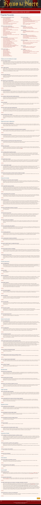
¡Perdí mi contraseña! (5, 22)
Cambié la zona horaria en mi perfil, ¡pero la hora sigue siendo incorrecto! (10, 30)
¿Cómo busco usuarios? (26, 37)
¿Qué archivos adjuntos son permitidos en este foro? (29, 46)
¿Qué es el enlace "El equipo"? (26, 24)
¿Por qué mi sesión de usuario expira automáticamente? (10, 23)
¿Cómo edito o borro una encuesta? (7, 41)
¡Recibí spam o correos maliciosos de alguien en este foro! (30, 28)
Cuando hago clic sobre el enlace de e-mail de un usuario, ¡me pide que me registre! (11, 35)
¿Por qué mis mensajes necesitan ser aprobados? (9, 46)
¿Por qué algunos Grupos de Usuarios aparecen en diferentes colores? (30, 22)
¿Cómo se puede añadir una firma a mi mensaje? (9, 39)
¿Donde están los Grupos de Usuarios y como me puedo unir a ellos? (31, 20)
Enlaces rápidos (0, 6)
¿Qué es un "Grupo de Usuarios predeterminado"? (29, 23)
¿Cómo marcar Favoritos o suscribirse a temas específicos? (30, 42)
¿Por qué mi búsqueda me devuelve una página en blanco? (30, 36)
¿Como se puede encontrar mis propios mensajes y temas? (30, 38)
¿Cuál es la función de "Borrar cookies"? (8, 24)
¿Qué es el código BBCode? (6, 49)
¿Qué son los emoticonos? (6, 51)
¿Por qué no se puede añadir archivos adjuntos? (9, 43)
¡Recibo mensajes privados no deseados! (28, 27)
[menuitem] (11, 6)
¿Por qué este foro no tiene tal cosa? (27, 50)
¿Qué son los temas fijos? (6, 54)
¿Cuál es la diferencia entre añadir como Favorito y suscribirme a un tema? (31, 41)
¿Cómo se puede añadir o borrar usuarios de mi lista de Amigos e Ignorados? (31, 32)
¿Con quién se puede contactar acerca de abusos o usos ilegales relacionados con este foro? (31, 52)
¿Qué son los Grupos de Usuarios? (27, 19)
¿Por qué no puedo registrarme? (7, 19)
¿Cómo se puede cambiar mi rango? (7, 33)
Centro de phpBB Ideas (6, 478)
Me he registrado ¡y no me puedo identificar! (8, 20)
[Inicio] (8, 2)
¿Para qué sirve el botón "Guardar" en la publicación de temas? (10, 45)
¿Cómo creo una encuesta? (6, 40)
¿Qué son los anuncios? (6, 53)
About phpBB (31, 473)
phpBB (21, 148)
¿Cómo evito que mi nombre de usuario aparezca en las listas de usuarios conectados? (11, 28)
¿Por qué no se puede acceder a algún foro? (8, 42)
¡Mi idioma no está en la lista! (6, 31)
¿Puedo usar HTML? (5, 50)
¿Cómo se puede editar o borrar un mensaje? (8, 38)
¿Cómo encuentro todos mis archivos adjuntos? (29, 47)
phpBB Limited (35, 472)
